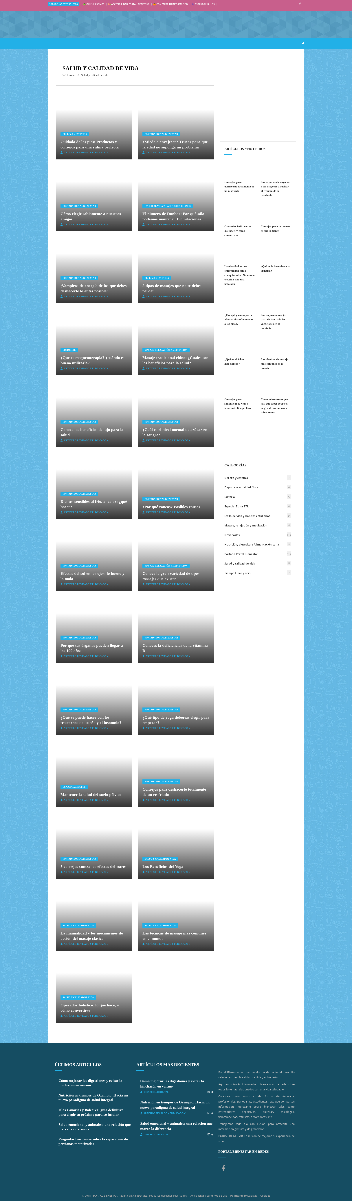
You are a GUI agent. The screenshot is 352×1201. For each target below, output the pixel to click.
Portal (56, 43)
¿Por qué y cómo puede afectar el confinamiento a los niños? (239, 319)
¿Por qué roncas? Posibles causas (171, 506)
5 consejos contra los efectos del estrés (93, 866)
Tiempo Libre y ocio (237, 573)
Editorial (69, 350)
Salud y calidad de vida (160, 859)
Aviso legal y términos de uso (208, 1195)
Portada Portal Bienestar (161, 134)
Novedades (232, 535)
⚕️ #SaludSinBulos (203, 4)
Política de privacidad (243, 1195)
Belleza (141, 43)
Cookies (265, 1195)
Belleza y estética (75, 134)
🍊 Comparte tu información (170, 4)
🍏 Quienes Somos (93, 4)
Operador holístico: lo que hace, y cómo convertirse (237, 231)
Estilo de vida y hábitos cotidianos (168, 206)
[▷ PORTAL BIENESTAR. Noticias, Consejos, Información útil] (103, 24)
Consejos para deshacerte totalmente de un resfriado (239, 186)
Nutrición (120, 43)
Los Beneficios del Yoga (162, 866)
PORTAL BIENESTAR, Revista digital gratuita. (121, 1195)
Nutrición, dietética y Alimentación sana (251, 544)
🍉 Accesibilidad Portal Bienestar (128, 4)
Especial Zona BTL (74, 787)
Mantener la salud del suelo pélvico (90, 794)
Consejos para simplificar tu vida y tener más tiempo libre (238, 403)
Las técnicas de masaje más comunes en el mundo (274, 364)
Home (71, 75)
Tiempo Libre (183, 43)
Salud (73, 43)
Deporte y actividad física (241, 487)
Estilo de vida (95, 43)
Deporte (160, 43)
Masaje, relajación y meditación (166, 350)
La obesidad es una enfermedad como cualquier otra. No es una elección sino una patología (239, 275)
